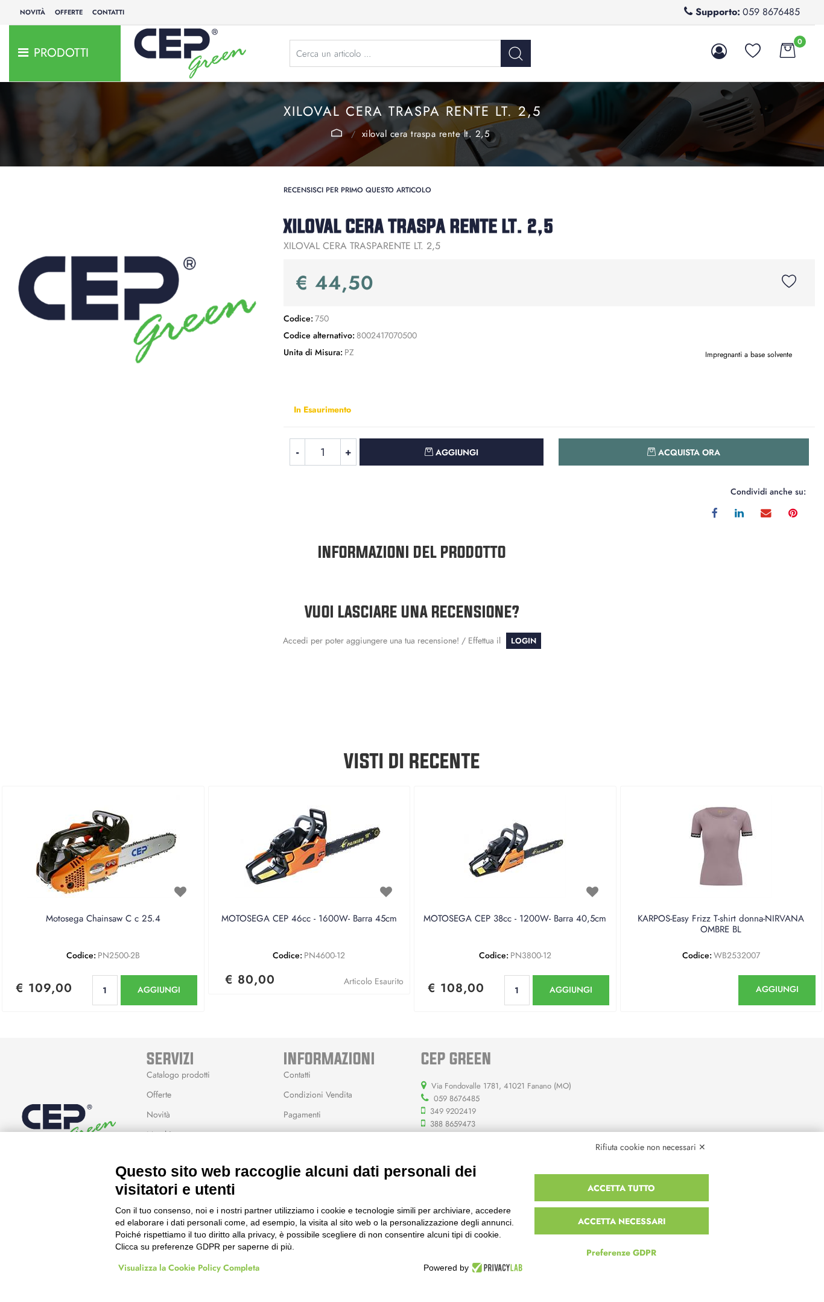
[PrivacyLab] (495, 1268)
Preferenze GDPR (621, 1253)
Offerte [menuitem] (69, 12)
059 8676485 (771, 12)
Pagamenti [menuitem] (302, 1114)
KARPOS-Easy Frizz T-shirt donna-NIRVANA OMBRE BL (721, 924)
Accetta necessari (621, 1221)
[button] (516, 53)
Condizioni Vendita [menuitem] (318, 1095)
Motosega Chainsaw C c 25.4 (103, 919)
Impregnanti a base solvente (336, 132)
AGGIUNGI (159, 990)
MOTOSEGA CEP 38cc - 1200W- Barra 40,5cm (514, 919)
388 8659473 (452, 1124)
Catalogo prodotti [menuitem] (178, 1075)
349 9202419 (453, 1111)
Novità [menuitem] (32, 12)
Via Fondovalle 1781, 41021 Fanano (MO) (501, 1086)
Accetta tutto (621, 1188)
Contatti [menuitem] (108, 12)
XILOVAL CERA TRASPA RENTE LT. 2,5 (426, 134)
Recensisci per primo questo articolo (357, 190)
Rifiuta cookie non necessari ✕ (650, 1147)
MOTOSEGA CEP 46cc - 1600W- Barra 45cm (309, 919)
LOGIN (523, 640)
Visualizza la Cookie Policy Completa (188, 1268)
